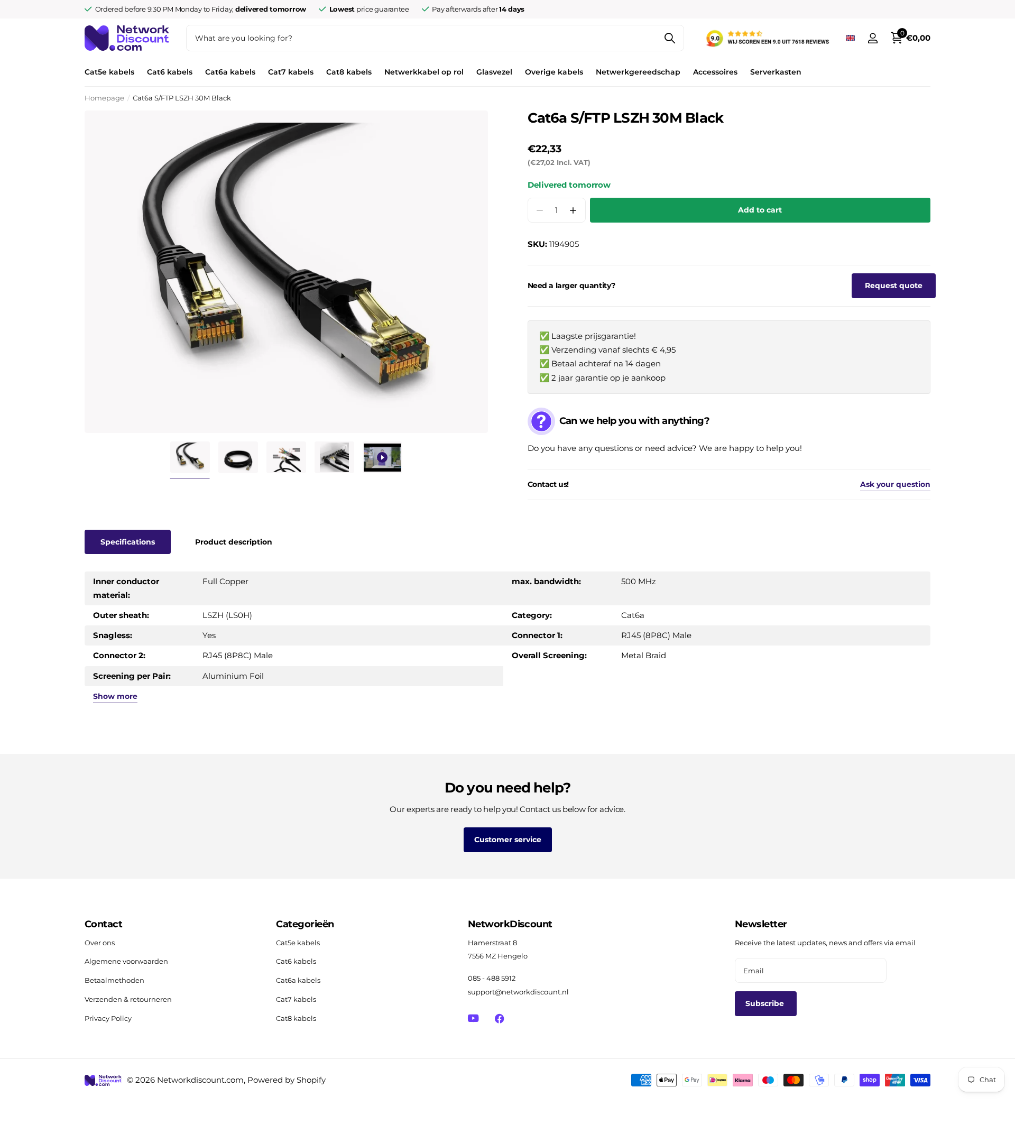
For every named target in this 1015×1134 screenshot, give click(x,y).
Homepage (104, 98)
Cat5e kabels (109, 72)
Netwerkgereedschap (638, 72)
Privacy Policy (108, 1018)
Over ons (100, 942)
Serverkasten (775, 72)
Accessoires (715, 72)
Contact (103, 924)
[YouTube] (473, 1018)
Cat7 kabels (290, 72)
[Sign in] (873, 38)
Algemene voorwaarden (126, 961)
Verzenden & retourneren (128, 999)
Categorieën (305, 924)
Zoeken (669, 38)
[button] (573, 210)
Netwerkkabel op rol (424, 72)
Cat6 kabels (169, 72)
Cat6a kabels (230, 72)
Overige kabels (554, 72)
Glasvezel (494, 72)
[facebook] (499, 1018)
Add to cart (760, 210)
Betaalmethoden (114, 980)
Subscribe (765, 1003)
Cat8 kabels (349, 72)
